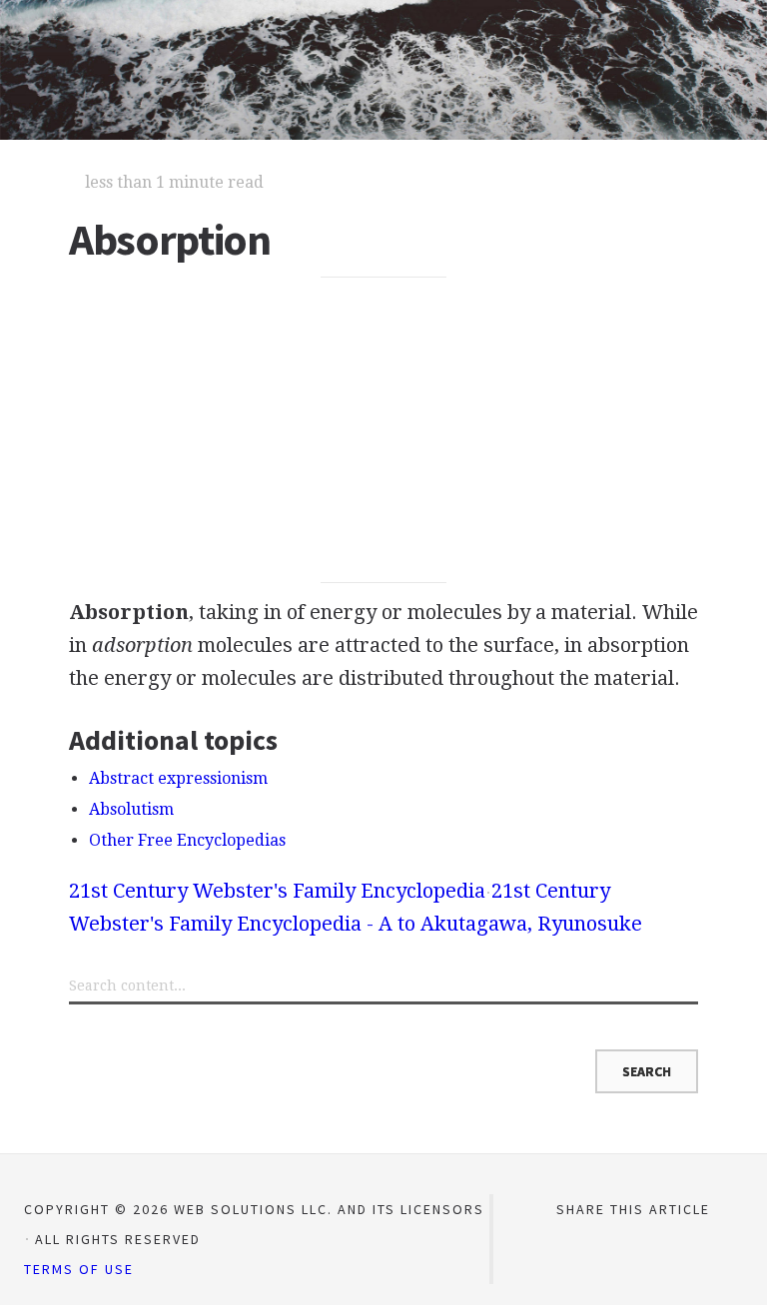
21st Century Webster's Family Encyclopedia (277, 891)
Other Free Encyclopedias (187, 840)
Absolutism (131, 809)
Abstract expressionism (178, 778)
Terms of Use (79, 1269)
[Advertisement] (383, 430)
